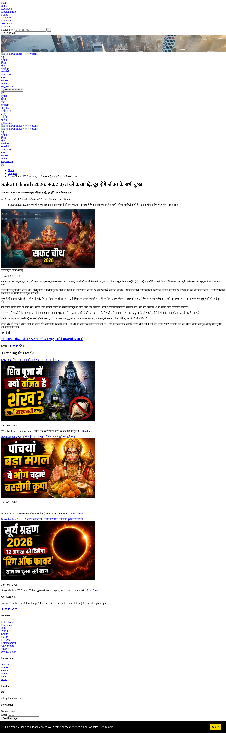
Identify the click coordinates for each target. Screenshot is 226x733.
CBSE (4, 670)
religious (12, 173)
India (4, 5)
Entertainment (8, 11)
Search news (8, 29)
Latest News (7, 622)
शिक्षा (3, 62)
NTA (4, 679)
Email (4, 714)
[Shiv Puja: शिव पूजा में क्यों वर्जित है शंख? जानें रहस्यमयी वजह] (48, 419)
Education (6, 8)
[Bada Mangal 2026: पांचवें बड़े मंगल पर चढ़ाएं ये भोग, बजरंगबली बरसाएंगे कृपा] (48, 496)
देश (2, 56)
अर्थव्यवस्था (6, 74)
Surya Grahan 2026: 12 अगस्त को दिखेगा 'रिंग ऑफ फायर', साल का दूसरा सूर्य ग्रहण (42, 519)
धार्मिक (4, 83)
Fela (3, 2)
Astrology (6, 23)
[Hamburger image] (12, 90)
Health (4, 636)
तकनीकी (5, 71)
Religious (6, 20)
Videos (5, 648)
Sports (4, 14)
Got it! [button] (215, 727)
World (4, 630)
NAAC (5, 667)
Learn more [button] (106, 727)
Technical (6, 17)
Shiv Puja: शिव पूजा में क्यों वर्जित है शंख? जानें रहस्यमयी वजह (30, 359)
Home (11, 170)
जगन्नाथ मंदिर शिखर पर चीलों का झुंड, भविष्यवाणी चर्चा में (42, 339)
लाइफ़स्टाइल (7, 86)
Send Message (10, 718)
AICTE (5, 664)
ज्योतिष (4, 80)
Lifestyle (5, 26)
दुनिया (4, 59)
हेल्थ (3, 77)
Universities (7, 645)
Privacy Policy (9, 651)
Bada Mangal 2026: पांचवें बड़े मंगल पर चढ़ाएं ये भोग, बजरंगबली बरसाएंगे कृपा (38, 436)
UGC (4, 676)
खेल (3, 65)
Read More (88, 431)
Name (4, 711)
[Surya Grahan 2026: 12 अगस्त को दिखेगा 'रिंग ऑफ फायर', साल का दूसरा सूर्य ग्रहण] (48, 579)
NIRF (4, 673)
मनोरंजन (5, 68)
